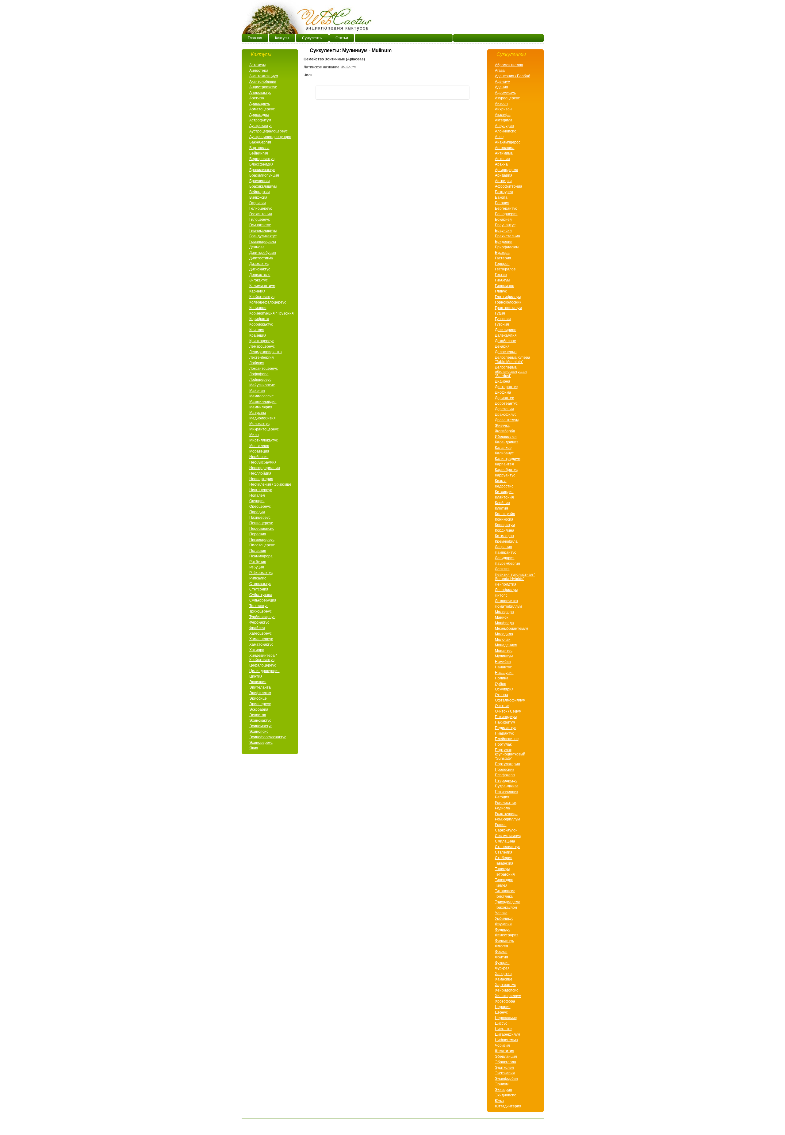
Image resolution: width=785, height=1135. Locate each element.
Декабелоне (505, 341)
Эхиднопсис (505, 1095)
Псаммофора (261, 556)
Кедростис (504, 486)
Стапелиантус (507, 847)
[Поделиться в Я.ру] (381, 92)
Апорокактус (260, 92)
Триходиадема (507, 902)
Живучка (502, 425)
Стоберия (503, 858)
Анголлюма (505, 148)
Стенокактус (260, 584)
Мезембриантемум (511, 628)
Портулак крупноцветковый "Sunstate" (510, 754)
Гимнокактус (260, 225)
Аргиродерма (506, 170)
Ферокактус (259, 622)
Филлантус (504, 940)
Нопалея (257, 495)
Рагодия (502, 797)
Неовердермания (264, 468)
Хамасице (503, 979)
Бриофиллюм (507, 247)
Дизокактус (259, 264)
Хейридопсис (506, 990)
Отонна (501, 695)
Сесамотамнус (508, 836)
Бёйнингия (258, 153)
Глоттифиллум (508, 297)
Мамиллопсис (261, 396)
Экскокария (505, 1073)
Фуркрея (502, 968)
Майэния (257, 390)
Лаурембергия (507, 563)
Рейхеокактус (261, 573)
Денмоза (257, 247)
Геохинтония (260, 214)
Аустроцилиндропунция (270, 137)
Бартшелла (259, 148)
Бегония (502, 203)
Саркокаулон (506, 830)
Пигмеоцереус (261, 539)
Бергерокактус (261, 159)
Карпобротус (506, 470)
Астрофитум (260, 120)
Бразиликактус (262, 170)
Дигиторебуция (262, 252)
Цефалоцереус (262, 665)
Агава (500, 70)
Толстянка (504, 896)
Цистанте (503, 1029)
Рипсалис (257, 578)
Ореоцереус (260, 506)
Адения (501, 87)
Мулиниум (504, 656)
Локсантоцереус (263, 368)
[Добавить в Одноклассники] (346, 92)
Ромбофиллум (507, 819)
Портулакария (507, 764)
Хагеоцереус (260, 633)
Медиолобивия (262, 418)
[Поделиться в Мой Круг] (404, 92)
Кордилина (504, 530)
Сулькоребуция (262, 600)
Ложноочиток (506, 601)
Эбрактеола (505, 1062)
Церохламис (506, 1018)
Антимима (504, 153)
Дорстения (504, 409)
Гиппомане (504, 286)
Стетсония (258, 589)
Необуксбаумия (263, 462)
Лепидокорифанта (265, 352)
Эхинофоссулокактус (267, 737)
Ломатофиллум (508, 606)
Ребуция (256, 567)
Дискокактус (259, 269)
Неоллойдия (260, 473)
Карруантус (505, 475)
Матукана (257, 413)
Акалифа (503, 115)
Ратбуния (257, 562)
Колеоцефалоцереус (267, 302)
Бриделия (503, 241)
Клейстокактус (261, 297)
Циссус (501, 1023)
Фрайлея (257, 628)
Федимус (502, 929)
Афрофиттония (508, 186)
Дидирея (502, 381)
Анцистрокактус (263, 87)
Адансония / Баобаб (512, 76)
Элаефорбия (506, 1078)
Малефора (504, 612)
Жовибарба (505, 431)
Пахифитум (505, 722)
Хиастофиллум (508, 996)
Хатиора (256, 650)
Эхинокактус (260, 720)
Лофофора (259, 374)
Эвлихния (257, 682)
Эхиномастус (260, 726)
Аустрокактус (260, 126)
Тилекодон (504, 880)
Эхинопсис (258, 731)
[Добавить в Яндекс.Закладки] (462, 92)
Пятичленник (506, 791)
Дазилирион (505, 330)
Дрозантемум (507, 420)
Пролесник (504, 769)
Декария (502, 346)
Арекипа (256, 98)
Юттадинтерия (508, 1106)
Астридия (503, 181)
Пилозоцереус (262, 545)
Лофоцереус (260, 379)
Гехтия (501, 275)
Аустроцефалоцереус (268, 131)
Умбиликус (504, 918)
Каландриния (507, 442)
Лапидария (505, 558)
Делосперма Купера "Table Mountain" (512, 359)
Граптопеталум (508, 308)
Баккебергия (260, 142)
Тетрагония (505, 874)
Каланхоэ (503, 447)
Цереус (501, 1012)
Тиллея (501, 885)
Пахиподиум (506, 717)
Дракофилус (505, 414)
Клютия (501, 508)
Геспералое (505, 269)
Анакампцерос (507, 142)
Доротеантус (506, 403)
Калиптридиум (507, 459)
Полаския (257, 550)
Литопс (501, 595)
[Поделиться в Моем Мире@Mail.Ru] (392, 92)
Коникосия (504, 519)
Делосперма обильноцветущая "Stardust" (511, 371)
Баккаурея (504, 192)
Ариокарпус (259, 103)
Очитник (502, 706)
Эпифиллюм (260, 693)
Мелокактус (259, 424)
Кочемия (256, 330)
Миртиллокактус (263, 440)
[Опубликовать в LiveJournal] (427, 92)
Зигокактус (258, 280)
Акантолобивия (262, 81)
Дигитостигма (261, 258)
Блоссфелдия (261, 164)
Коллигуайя (505, 514)
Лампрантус (505, 552)
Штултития (504, 1051)
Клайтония (504, 497)
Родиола (502, 808)
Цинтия (255, 676)
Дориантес (504, 398)
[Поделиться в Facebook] (322, 92)
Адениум (502, 81)
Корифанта (259, 319)
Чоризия (502, 1045)
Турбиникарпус (262, 617)
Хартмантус (505, 985)
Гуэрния (502, 324)
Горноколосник (508, 302)
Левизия (502, 569)
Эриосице (258, 698)
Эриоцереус (260, 704)
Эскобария (258, 709)
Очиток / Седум (508, 711)
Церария (503, 1007)
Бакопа (501, 197)
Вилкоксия (258, 197)
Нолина (501, 678)
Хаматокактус (261, 644)
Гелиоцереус (260, 208)
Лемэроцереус (262, 346)
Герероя (502, 264)
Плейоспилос (507, 739)
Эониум (501, 1084)
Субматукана (260, 595)
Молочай (503, 639)
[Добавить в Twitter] (357, 92)
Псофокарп (505, 775)
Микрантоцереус (264, 429)
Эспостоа (257, 715)
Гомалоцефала (262, 241)
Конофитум (505, 525)
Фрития (501, 957)
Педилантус (505, 728)
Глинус (501, 291)
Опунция (257, 501)
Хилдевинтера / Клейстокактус (263, 657)
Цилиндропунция (264, 671)
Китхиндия (504, 492)
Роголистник (505, 803)
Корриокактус (261, 324)
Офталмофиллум (510, 700)
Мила (254, 435)
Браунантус (505, 225)
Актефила (503, 120)
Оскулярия (504, 689)
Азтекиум (257, 65)
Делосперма (506, 352)
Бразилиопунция (264, 175)
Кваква (501, 481)
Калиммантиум (262, 286)
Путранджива (507, 786)
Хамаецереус (261, 639)
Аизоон (501, 103)
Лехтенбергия (261, 357)
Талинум (502, 869)
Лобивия (256, 363)
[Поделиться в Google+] (369, 92)
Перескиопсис (261, 528)
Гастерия (503, 258)
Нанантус (503, 667)
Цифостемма (506, 1040)
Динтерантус (506, 387)
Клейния (502, 503)
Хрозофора (505, 1001)
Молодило (504, 634)
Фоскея (501, 952)
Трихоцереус (260, 611)
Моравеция (259, 451)
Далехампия (506, 335)
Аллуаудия (504, 126)
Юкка (499, 1101)
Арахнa (501, 164)
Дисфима (503, 392)
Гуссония (503, 319)
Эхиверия (503, 1089)
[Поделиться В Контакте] (334, 92)
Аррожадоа (259, 115)
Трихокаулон (506, 907)
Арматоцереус (262, 109)
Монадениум (506, 645)
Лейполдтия (505, 584)
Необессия (259, 457)
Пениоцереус (261, 523)
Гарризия (257, 203)
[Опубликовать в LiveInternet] (416, 92)
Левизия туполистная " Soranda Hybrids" (515, 576)
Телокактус (258, 606)
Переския (257, 534)
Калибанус (504, 453)
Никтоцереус (260, 490)
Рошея (501, 825)
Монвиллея (259, 446)
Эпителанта (260, 687)
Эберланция (506, 1056)
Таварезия (504, 863)
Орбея (500, 684)
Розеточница (506, 814)
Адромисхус (505, 92)
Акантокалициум (263, 76)
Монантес (503, 650)
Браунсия (503, 230)
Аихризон (503, 109)
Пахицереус (259, 517)
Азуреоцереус (507, 98)
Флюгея (501, 946)
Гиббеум (502, 280)
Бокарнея (503, 219)
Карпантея (504, 464)
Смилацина (505, 841)
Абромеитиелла (509, 65)
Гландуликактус (263, 236)
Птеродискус (506, 780)
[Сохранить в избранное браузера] (439, 92)
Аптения (502, 159)
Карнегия (257, 291)
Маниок (501, 617)
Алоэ (499, 137)
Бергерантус (506, 208)
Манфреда (504, 623)
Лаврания (503, 547)
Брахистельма (507, 236)
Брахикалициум (263, 186)
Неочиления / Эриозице (270, 484)
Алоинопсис (505, 131)
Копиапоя (257, 308)
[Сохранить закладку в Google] (451, 92)
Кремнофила (506, 541)
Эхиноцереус (261, 742)
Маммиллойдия (263, 401)
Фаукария (503, 924)
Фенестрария (507, 935)
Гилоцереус (259, 219)
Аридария (503, 175)
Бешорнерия (506, 214)
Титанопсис (505, 891)
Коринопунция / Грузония (271, 313)
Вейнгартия (259, 192)
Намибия (503, 661)
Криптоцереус (261, 341)
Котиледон (504, 536)
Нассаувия (504, 673)
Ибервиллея (506, 436)
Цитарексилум (507, 1034)
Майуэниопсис (262, 385)
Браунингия (259, 181)
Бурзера (502, 252)
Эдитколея (504, 1067)
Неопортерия (261, 479)
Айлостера (258, 70)
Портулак (503, 744)
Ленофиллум (506, 590)
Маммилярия (260, 407)
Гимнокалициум (263, 230)
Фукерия (502, 963)
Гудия (500, 313)
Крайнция (257, 335)
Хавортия (503, 974)
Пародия (257, 512)
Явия (253, 748)
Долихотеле (259, 275)
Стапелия (503, 852)
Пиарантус (504, 733)
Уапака (501, 913)
